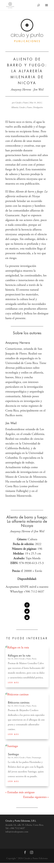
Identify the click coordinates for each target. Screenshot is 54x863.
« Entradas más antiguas (20, 792)
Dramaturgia (36, 758)
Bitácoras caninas (18, 702)
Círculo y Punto (21, 103)
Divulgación (38, 107)
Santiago (13, 754)
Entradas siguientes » (36, 797)
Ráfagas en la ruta (19, 655)
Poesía (34, 659)
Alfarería (14, 107)
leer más (13, 683)
